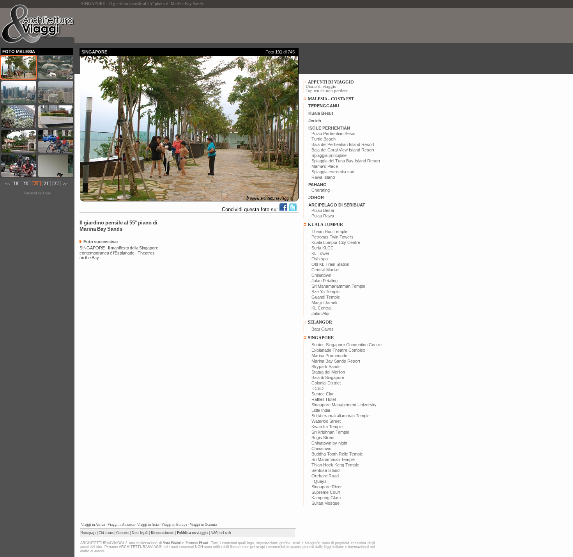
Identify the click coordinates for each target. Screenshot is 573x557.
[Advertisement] (221, 25)
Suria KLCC (322, 248)
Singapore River (326, 486)
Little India (320, 410)
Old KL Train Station (330, 264)
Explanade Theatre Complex (338, 350)
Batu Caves (322, 329)
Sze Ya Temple (325, 291)
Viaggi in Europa (174, 525)
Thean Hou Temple (329, 231)
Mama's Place (324, 166)
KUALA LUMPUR (325, 224)
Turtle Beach (323, 139)
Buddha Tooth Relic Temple (337, 454)
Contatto (122, 533)
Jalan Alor (320, 313)
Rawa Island (323, 177)
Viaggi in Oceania (203, 525)
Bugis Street (322, 437)
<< (7, 184)
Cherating (320, 190)
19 (26, 184)
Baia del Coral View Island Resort (342, 150)
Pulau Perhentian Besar (333, 133)
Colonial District (326, 383)
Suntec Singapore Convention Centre (346, 344)
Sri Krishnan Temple (330, 432)
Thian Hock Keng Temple (335, 465)
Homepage (88, 533)
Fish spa (319, 258)
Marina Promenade (329, 355)
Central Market (325, 269)
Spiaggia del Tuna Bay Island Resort (345, 160)
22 (56, 184)
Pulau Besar (322, 210)
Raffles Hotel (323, 399)
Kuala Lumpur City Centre (335, 242)
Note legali (140, 533)
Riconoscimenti (163, 533)
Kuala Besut (320, 113)
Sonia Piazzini (171, 543)
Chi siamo (106, 533)
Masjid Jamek (324, 302)
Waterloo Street (326, 421)
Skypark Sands (326, 366)
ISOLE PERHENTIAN (329, 128)
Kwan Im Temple (327, 426)
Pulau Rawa (322, 216)
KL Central (321, 308)
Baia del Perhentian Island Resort (342, 144)
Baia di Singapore (327, 377)
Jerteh (314, 120)
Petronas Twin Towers (332, 237)
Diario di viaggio (321, 86)
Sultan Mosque (325, 503)
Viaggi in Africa (93, 525)
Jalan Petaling (324, 280)
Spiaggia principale (329, 155)
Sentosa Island (325, 470)
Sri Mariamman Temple (333, 459)
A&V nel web (220, 533)
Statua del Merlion (328, 372)
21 (46, 184)
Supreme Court (325, 492)
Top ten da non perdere (327, 91)
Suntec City (322, 394)
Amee (46, 193)
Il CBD (317, 388)
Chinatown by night (329, 443)
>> (65, 184)
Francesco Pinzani (197, 543)
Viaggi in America (121, 525)
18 (16, 184)
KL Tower (320, 253)
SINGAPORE (321, 338)
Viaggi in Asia (148, 525)
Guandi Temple (325, 297)
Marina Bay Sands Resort (335, 361)
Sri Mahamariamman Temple (338, 286)
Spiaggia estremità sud (332, 171)
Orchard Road (325, 475)
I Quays (319, 481)
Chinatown (321, 275)
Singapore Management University (344, 404)
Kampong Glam (326, 497)
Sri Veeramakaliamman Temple (340, 415)
